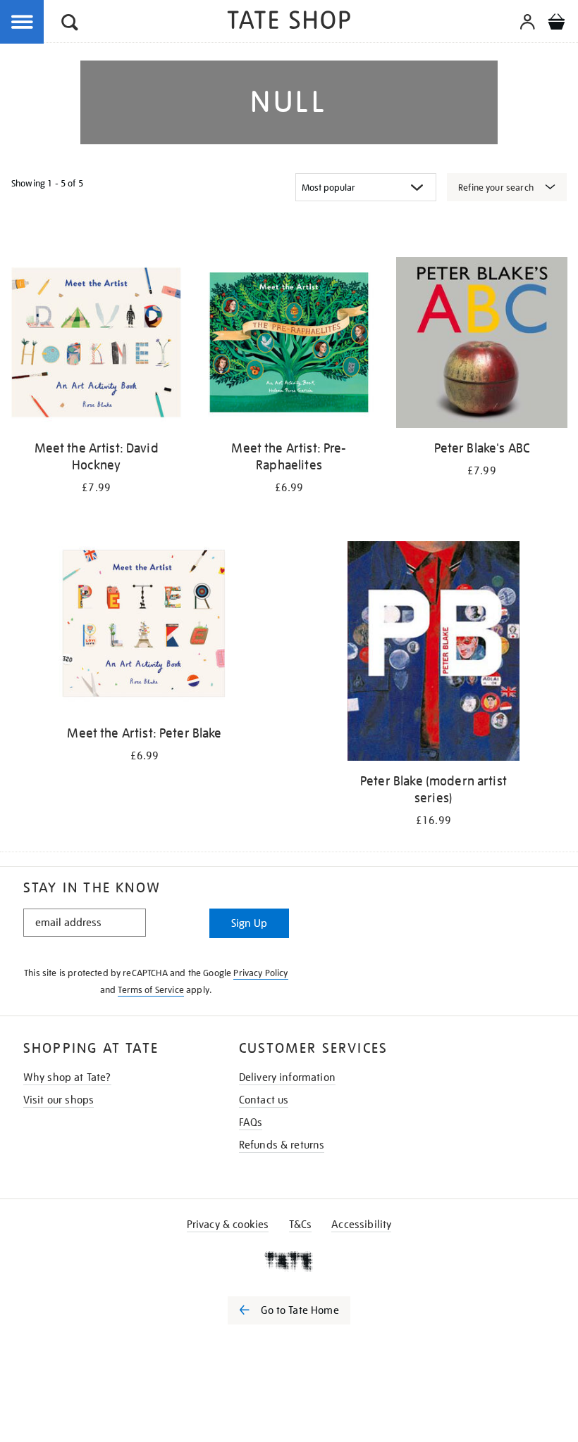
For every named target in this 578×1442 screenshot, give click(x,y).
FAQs (251, 1122)
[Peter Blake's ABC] (481, 345)
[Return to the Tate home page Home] (289, 22)
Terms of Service (151, 990)
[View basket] (556, 23)
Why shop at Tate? (67, 1077)
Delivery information (287, 1077)
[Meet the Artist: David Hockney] (96, 345)
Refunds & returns (282, 1145)
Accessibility (361, 1225)
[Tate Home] (289, 1261)
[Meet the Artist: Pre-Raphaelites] (288, 345)
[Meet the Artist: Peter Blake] (144, 629)
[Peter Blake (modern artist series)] (433, 653)
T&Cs (300, 1225)
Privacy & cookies (228, 1225)
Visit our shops (58, 1100)
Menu (22, 22)
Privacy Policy (260, 973)
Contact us (264, 1100)
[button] (70, 24)
